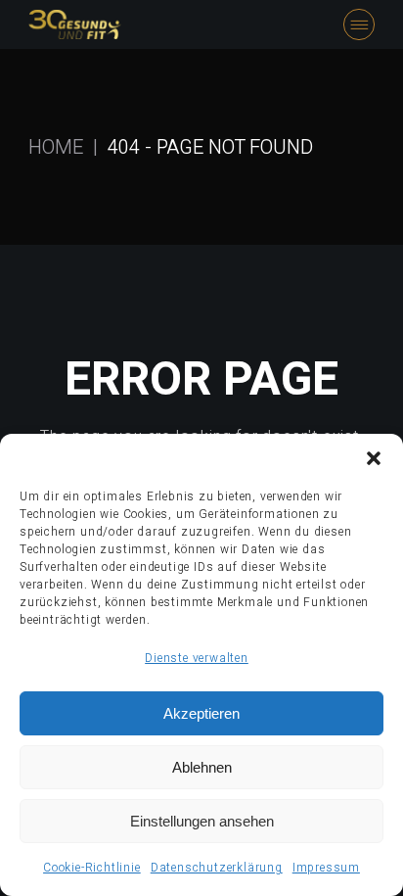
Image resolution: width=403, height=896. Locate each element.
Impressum (326, 867)
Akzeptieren (201, 713)
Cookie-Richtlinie (92, 867)
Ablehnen (202, 767)
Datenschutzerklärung (217, 867)
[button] (373, 458)
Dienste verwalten (196, 658)
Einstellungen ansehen (202, 821)
